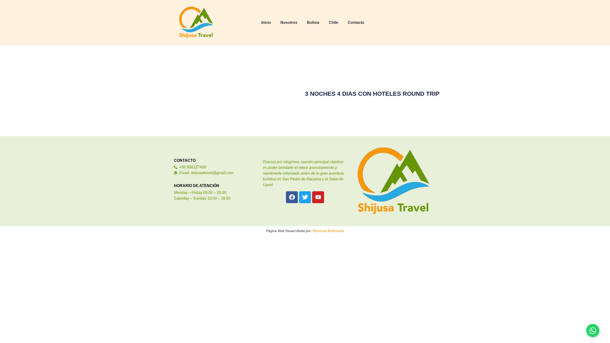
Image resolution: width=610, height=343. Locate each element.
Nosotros (288, 22)
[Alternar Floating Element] (592, 330)
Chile (333, 22)
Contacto (356, 22)
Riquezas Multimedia (328, 231)
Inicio (266, 22)
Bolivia (313, 22)
